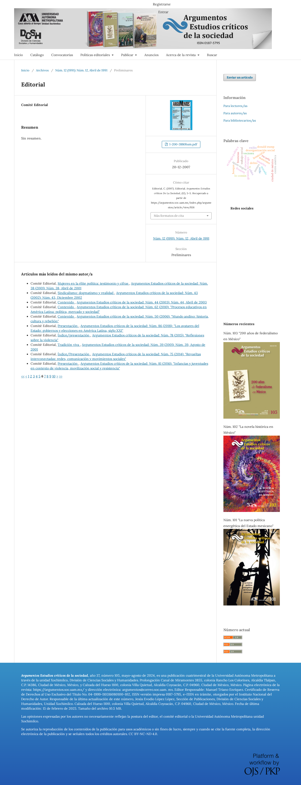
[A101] (251, 604)
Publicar (127, 55)
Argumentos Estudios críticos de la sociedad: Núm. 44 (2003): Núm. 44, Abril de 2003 (142, 302)
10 (53, 376)
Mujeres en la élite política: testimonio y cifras (93, 283)
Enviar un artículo (240, 77)
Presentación (68, 326)
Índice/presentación (74, 335)
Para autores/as (235, 113)
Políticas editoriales (95, 55)
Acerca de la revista (181, 55)
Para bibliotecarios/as (239, 121)
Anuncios (151, 55)
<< (22, 376)
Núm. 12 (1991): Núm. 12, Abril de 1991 (81, 70)
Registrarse (162, 4)
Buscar (212, 55)
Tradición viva (69, 345)
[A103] (251, 417)
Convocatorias (62, 55)
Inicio (18, 55)
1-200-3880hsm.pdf (183, 144)
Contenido (66, 302)
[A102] (251, 511)
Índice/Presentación (74, 354)
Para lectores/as (235, 106)
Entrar (163, 12)
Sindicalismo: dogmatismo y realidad (86, 293)
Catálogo (37, 55)
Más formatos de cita (169, 216)
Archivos (42, 70)
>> (60, 376)
